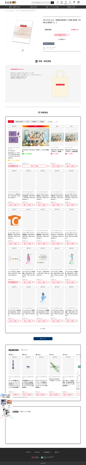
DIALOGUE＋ (11, 10)
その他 (41, 121)
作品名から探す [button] (33, 7)
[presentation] (18, 397)
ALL (11, 121)
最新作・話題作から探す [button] (14, 7)
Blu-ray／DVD (19, 121)
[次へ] (79, 375)
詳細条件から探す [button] (71, 7)
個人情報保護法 (46, 452)
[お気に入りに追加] (68, 35)
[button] (48, 43)
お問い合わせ (37, 452)
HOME (6, 10)
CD (27, 121)
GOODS (34, 121)
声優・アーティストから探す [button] (52, 7)
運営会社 (56, 452)
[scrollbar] (43, 397)
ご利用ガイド (28, 452)
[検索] (52, 2)
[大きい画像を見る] (23, 50)
